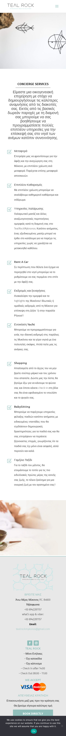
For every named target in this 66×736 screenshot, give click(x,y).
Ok (33, 731)
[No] (62, 726)
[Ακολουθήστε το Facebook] (29, 643)
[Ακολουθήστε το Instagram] (36, 643)
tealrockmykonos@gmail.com (33, 629)
